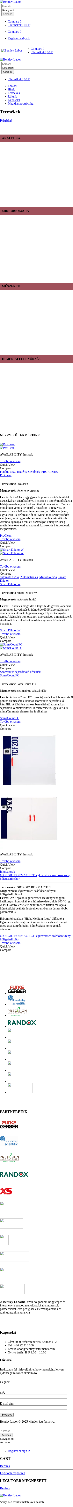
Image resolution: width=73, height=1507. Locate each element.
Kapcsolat (14, 100)
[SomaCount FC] (36, 646)
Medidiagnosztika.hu (20, 103)
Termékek (14, 93)
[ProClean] (36, 446)
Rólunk (12, 96)
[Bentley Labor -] (10, 1)
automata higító (9, 577)
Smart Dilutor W (10, 584)
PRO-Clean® (49, 471)
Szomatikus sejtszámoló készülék (20, 671)
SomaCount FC (9, 675)
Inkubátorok (7, 871)
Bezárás (5, 1466)
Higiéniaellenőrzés (28, 471)
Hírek (11, 89)
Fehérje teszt (7, 471)
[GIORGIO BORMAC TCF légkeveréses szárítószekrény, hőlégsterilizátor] (36, 790)
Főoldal (12, 86)
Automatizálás (29, 577)
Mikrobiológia (48, 577)
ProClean (5, 475)
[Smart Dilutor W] (36, 551)
